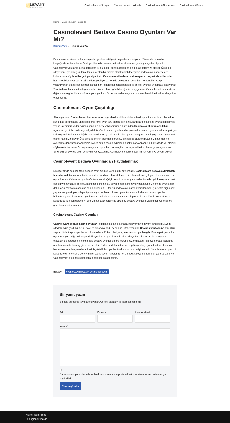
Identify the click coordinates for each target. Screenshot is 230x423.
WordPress (40, 414)
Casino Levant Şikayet (97, 5)
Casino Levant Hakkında (127, 5)
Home (56, 22)
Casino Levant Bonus (192, 5)
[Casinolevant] (35, 5)
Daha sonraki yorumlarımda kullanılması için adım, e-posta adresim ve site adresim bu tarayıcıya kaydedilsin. (113, 376)
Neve (29, 414)
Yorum (64, 326)
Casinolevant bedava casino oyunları (86, 272)
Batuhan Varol (60, 46)
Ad (62, 312)
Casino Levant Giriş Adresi (160, 5)
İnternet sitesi (142, 312)
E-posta (102, 312)
